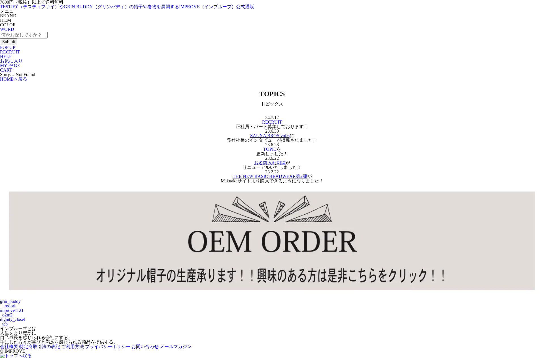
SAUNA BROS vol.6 (270, 135)
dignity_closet (12, 319)
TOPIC (270, 149)
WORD (7, 29)
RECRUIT (10, 51)
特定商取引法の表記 (39, 346)
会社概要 (9, 346)
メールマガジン (176, 346)
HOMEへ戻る (13, 79)
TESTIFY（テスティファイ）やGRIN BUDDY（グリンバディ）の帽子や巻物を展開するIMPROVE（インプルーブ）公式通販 (127, 6)
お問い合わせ (145, 346)
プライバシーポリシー (107, 346)
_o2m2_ (7, 314)
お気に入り (11, 61)
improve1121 (12, 310)
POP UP (7, 47)
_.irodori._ (9, 305)
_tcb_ (5, 324)
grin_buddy (10, 301)
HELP (6, 56)
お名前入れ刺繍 (270, 162)
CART (6, 70)
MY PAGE (10, 65)
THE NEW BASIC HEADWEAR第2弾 (270, 176)
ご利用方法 (72, 346)
